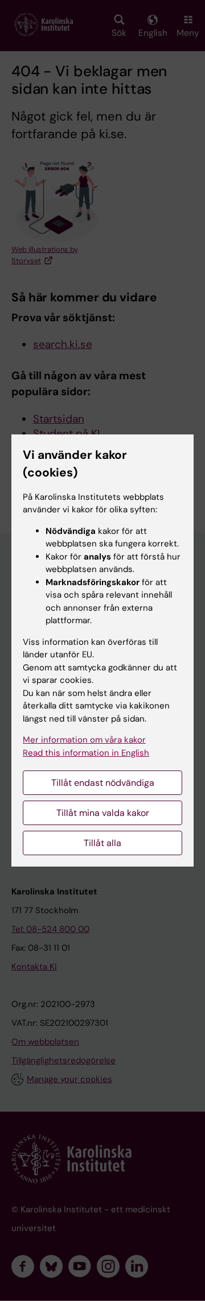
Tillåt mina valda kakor (102, 813)
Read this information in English (86, 753)
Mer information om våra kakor (84, 739)
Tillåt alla (102, 843)
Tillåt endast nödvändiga (102, 783)
